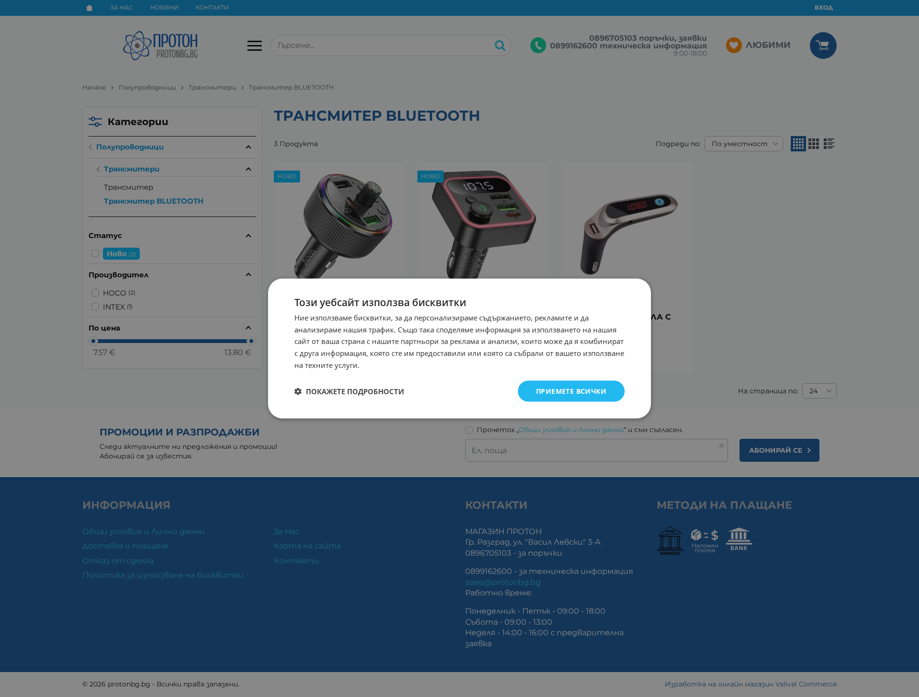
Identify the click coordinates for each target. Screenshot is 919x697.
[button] (349, 391)
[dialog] (459, 348)
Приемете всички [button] (571, 390)
